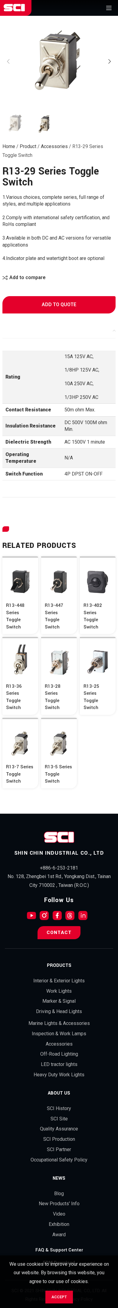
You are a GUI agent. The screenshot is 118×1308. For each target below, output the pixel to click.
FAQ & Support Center (59, 1250)
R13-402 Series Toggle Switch (93, 616)
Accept (59, 1297)
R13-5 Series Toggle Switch (58, 773)
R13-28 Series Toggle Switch (53, 697)
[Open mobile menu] (109, 8)
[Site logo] (14, 7)
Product (28, 146)
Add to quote (59, 304)
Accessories (54, 146)
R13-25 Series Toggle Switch (91, 697)
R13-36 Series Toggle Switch (14, 697)
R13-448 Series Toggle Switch (15, 616)
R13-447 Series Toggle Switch (54, 616)
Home (8, 146)
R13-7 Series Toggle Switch (19, 773)
